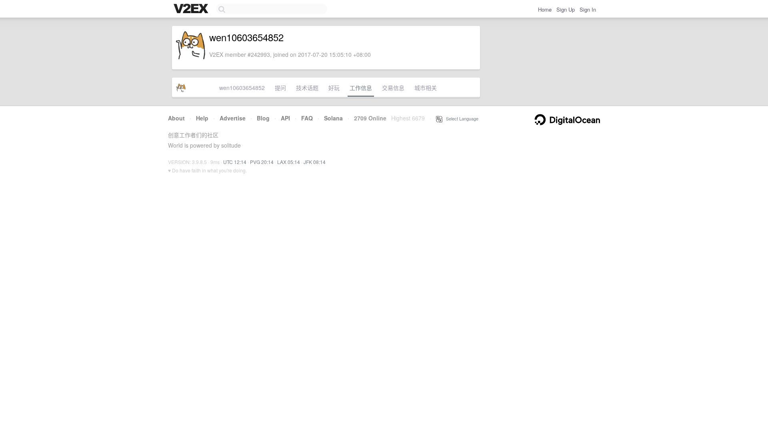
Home (545, 9)
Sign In (588, 9)
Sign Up (565, 9)
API (285, 118)
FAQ (307, 118)
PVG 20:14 (262, 161)
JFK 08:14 (315, 161)
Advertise (233, 118)
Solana (333, 118)
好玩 (334, 88)
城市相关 (425, 88)
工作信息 (361, 88)
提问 (280, 88)
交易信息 (393, 88)
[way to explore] (192, 9)
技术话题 (307, 88)
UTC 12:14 (234, 161)
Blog (263, 118)
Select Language (460, 118)
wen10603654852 (242, 88)
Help (202, 118)
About (176, 118)
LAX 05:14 (288, 161)
